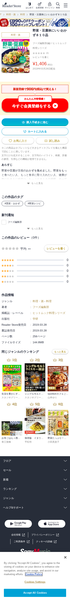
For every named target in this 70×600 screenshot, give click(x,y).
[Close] (65, 557)
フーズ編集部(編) (42, 43)
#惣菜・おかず (12, 203)
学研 (35, 318)
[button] (46, 541)
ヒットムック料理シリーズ (49, 312)
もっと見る (37, 183)
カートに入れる (37, 131)
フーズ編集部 (15, 222)
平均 (23, 248)
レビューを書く (41, 57)
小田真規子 (53, 442)
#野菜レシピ (34, 203)
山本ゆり (52, 397)
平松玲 (28, 442)
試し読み (54, 140)
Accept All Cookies (34, 592)
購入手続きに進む (37, 122)
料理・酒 (11, 14)
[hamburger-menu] (65, 5)
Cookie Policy (33, 574)
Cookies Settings (34, 582)
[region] (35, 576)
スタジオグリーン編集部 (14, 397)
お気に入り (20, 140)
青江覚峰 (6, 442)
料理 (22, 14)
